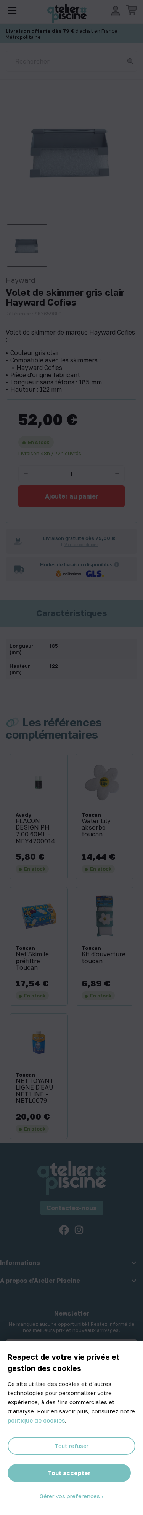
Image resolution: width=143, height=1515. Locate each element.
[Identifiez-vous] (115, 11)
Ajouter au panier (71, 496)
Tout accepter (69, 1472)
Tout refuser (71, 1445)
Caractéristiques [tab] (71, 613)
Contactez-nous (72, 1208)
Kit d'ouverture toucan (103, 957)
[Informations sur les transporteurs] (117, 564)
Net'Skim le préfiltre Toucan (32, 961)
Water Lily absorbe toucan (96, 828)
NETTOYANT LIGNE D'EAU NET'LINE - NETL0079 (35, 1091)
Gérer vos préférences (70, 1496)
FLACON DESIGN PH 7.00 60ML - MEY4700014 (35, 831)
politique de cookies (36, 1420)
